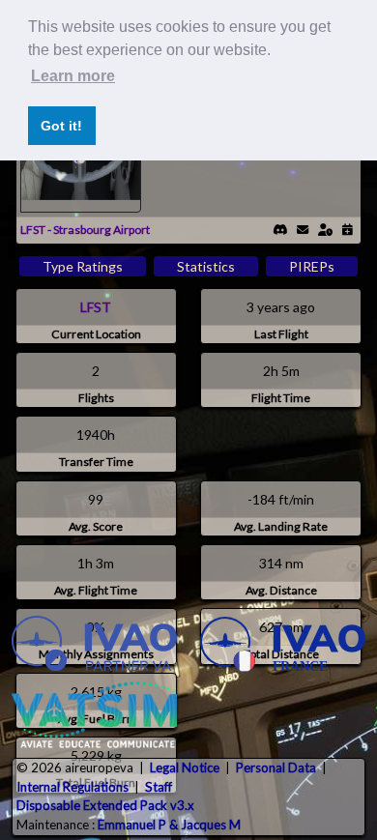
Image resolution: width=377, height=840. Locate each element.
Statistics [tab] (206, 266)
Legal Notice (184, 767)
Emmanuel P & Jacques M (169, 824)
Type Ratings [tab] (83, 266)
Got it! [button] (61, 125)
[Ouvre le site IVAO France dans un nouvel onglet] (282, 646)
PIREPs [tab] (311, 266)
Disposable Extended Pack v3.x (105, 805)
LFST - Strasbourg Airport (85, 229)
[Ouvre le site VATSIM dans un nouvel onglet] (94, 715)
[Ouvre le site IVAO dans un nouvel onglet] (94, 646)
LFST (95, 307)
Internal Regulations (72, 787)
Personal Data (276, 767)
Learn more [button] (73, 76)
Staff (158, 787)
